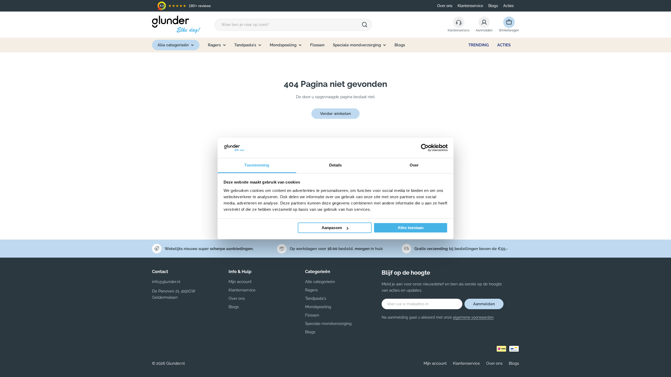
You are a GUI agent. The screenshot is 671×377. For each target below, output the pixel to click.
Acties (508, 6)
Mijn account (435, 363)
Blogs (493, 6)
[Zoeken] (364, 24)
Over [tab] (414, 165)
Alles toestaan (411, 227)
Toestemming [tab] (256, 165)
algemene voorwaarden (473, 317)
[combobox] (293, 25)
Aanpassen (332, 227)
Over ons (444, 6)
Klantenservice (470, 6)
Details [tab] (335, 165)
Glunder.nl (175, 363)
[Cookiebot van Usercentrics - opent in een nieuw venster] (425, 148)
